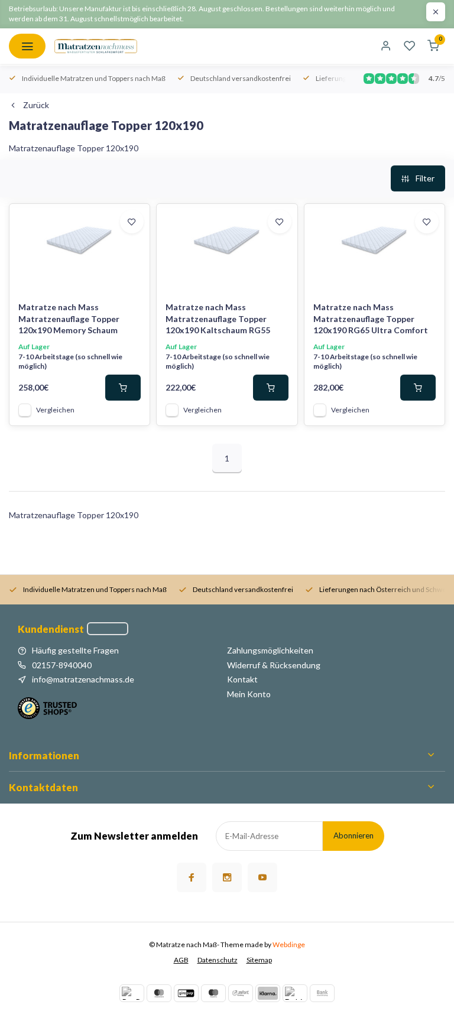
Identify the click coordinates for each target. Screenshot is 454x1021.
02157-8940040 (62, 665)
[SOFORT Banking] (240, 993)
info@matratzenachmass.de (83, 679)
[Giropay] (186, 993)
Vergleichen (55, 409)
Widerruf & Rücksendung (273, 665)
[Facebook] (191, 877)
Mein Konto (249, 694)
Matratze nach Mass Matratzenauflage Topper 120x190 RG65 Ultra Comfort (370, 318)
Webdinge (289, 944)
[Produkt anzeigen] (123, 388)
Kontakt (242, 679)
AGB (181, 959)
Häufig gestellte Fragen (75, 650)
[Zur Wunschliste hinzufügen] (132, 221)
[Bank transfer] (322, 993)
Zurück (36, 105)
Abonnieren (353, 835)
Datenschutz (217, 959)
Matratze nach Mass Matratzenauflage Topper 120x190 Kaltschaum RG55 (218, 318)
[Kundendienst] (107, 628)
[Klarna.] (267, 993)
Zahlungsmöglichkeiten (270, 650)
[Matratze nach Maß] (95, 46)
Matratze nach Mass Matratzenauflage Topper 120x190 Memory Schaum (68, 318)
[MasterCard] (159, 993)
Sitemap (259, 959)
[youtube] (262, 877)
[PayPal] (131, 993)
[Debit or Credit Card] (295, 993)
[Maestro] (213, 993)
